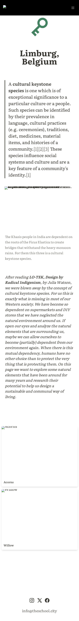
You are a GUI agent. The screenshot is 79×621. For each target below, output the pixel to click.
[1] (36, 148)
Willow (8, 490)
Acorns (8, 427)
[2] (41, 148)
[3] (46, 148)
